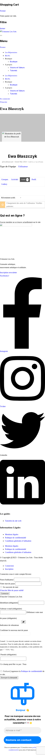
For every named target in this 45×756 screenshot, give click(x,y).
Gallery (4, 184)
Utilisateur (23, 166)
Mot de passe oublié (16, 590)
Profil (34, 179)
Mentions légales (11, 534)
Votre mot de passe (7, 584)
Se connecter (5, 99)
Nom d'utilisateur (7, 580)
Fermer (3, 11)
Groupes (4, 179)
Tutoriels (13, 70)
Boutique (13, 61)
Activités (14, 179)
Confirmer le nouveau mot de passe (14, 630)
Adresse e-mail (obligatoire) (11, 609)
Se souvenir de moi (10, 587)
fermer (2, 28)
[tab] (9, 566)
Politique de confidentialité (15, 538)
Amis (24, 179)
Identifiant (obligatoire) (9, 603)
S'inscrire (3, 102)
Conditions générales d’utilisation (18, 541)
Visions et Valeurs (17, 67)
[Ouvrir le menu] (1, 35)
